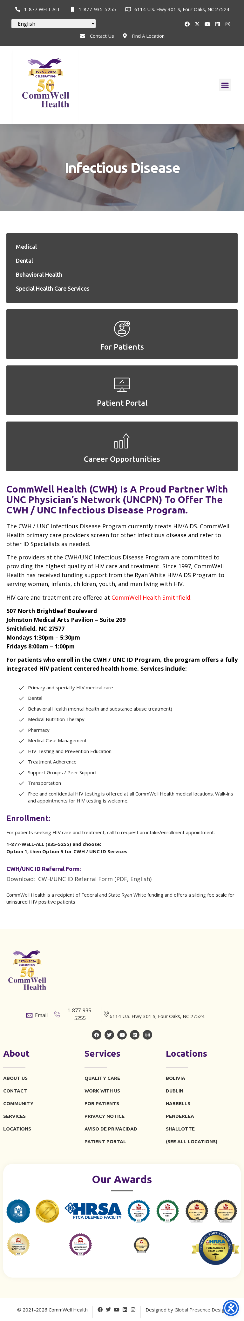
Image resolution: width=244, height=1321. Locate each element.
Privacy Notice (105, 1116)
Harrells (178, 1103)
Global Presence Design (200, 1309)
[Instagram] (228, 24)
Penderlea (180, 1116)
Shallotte (180, 1128)
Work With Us (102, 1090)
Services (14, 1116)
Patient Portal (105, 1141)
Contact (15, 1090)
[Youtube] (207, 24)
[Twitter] (109, 1035)
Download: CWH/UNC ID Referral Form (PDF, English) (79, 879)
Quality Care (102, 1078)
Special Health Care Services (53, 288)
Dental (24, 260)
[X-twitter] (197, 24)
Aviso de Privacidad (111, 1128)
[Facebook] (187, 24)
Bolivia (175, 1078)
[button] (225, 85)
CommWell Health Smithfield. (152, 597)
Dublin (174, 1090)
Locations (17, 1128)
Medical (26, 246)
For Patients (102, 1103)
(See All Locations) (191, 1141)
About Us (15, 1078)
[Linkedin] (218, 24)
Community (18, 1103)
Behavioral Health (39, 274)
